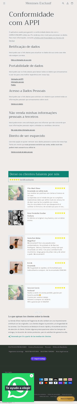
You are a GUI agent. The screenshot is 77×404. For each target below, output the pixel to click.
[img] (15, 179)
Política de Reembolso (60, 347)
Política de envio (44, 396)
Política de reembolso (40, 394)
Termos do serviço (67, 394)
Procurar (48, 347)
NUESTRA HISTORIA (32, 351)
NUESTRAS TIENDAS (47, 351)
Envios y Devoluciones (35, 347)
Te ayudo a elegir (18, 388)
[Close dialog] (31, 375)
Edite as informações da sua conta (21, 60)
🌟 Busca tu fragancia (66, 398)
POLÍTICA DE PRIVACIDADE (17, 347)
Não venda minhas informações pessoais (23, 130)
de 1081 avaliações (27, 180)
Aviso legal (54, 396)
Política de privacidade (54, 394)
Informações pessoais (17, 82)
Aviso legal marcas (62, 351)
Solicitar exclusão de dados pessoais (22, 152)
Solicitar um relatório (17, 104)
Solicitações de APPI (17, 79)
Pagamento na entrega (16, 351)
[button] (4, 3)
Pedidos (13, 85)
